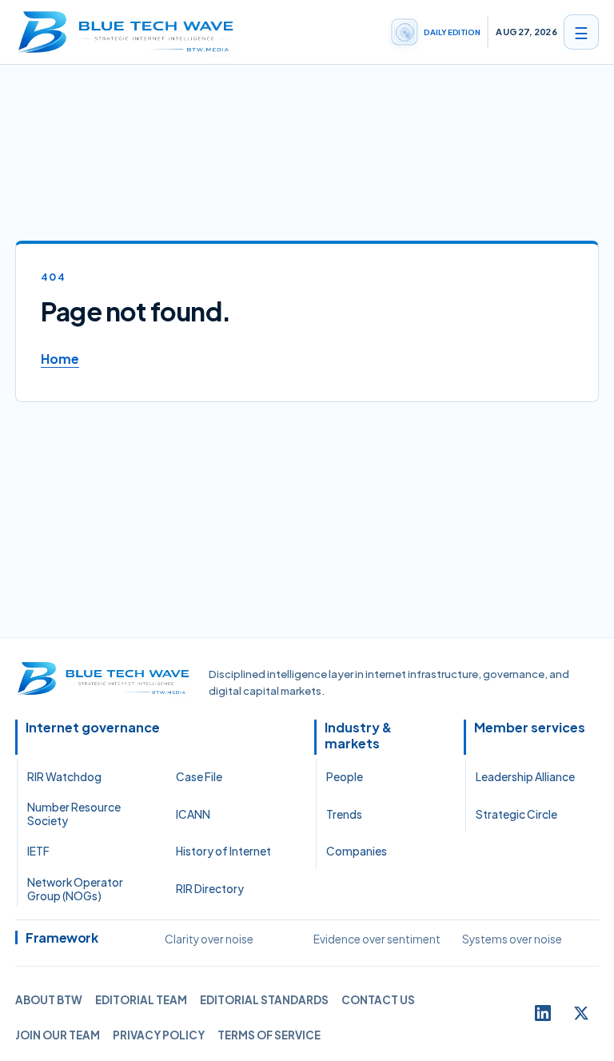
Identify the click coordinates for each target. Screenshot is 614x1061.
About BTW (48, 1000)
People (344, 777)
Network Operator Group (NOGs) (75, 889)
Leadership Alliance (525, 777)
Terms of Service (269, 1035)
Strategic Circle (516, 814)
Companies (356, 851)
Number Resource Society (74, 814)
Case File (199, 777)
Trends (344, 814)
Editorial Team (141, 1000)
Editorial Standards (264, 1000)
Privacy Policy (159, 1035)
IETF (38, 851)
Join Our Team (57, 1035)
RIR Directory (210, 888)
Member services (529, 728)
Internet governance (93, 728)
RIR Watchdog (64, 777)
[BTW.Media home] (125, 32)
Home (60, 358)
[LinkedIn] (542, 1013)
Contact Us (378, 1000)
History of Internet (223, 851)
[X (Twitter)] (581, 1013)
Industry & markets (358, 736)
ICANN (193, 814)
